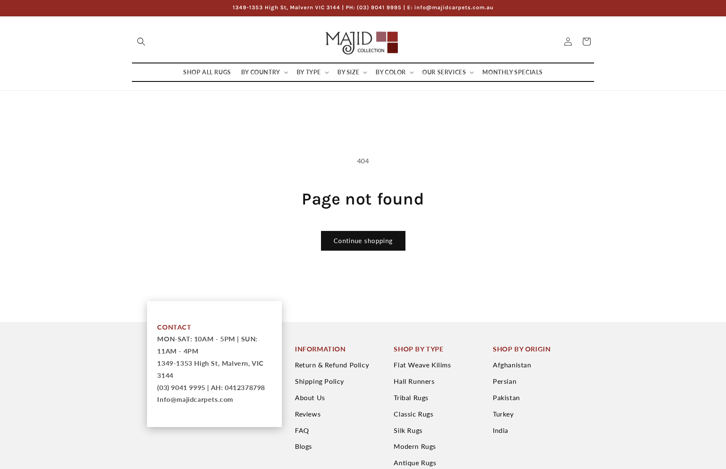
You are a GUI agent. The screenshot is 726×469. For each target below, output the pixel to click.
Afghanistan (512, 365)
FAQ (302, 430)
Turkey (503, 414)
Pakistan (506, 397)
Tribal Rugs (411, 397)
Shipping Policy (319, 381)
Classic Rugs (413, 414)
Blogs (303, 446)
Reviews (308, 414)
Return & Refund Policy (332, 365)
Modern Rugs (415, 446)
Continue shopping (363, 240)
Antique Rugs (415, 462)
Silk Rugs (408, 430)
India (500, 430)
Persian (504, 381)
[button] (141, 41)
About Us (310, 397)
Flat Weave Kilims (422, 365)
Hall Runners (414, 381)
